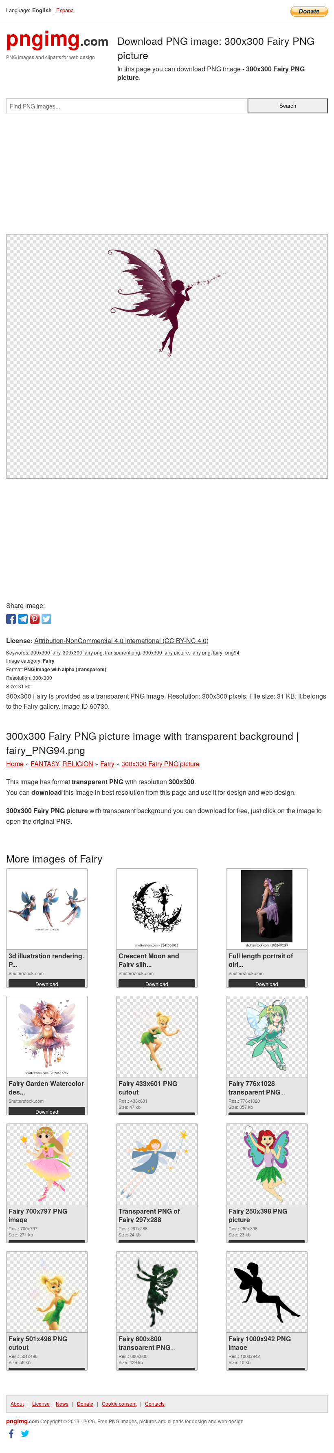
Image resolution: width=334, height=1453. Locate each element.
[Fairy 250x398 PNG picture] (267, 1164)
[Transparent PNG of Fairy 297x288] (157, 1164)
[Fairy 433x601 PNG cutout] (157, 1036)
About (17, 1403)
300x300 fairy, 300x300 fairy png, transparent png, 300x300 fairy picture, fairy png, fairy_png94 (135, 652)
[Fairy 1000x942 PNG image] (267, 1292)
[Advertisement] (167, 177)
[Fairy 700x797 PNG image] (47, 1164)
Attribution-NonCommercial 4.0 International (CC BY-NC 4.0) (121, 640)
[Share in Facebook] (11, 619)
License (41, 1403)
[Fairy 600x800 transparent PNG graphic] (157, 1292)
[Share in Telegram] (23, 619)
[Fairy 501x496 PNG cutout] (47, 1292)
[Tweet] (46, 619)
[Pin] (35, 619)
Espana (65, 10)
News (62, 1403)
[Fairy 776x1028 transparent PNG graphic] (267, 1036)
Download (46, 983)
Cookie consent (119, 1403)
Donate (85, 1403)
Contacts (155, 1403)
